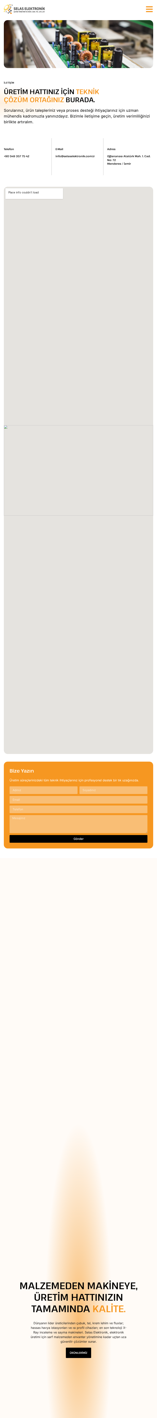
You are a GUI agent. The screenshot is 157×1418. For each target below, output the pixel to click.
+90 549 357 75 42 (16, 156)
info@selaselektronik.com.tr (75, 156)
